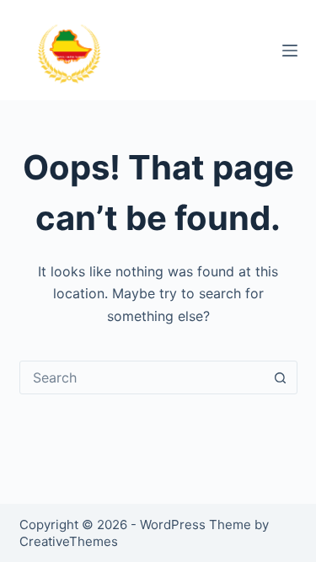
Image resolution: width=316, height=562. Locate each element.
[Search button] (281, 377)
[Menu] (289, 50)
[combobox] (142, 377)
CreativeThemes (68, 541)
